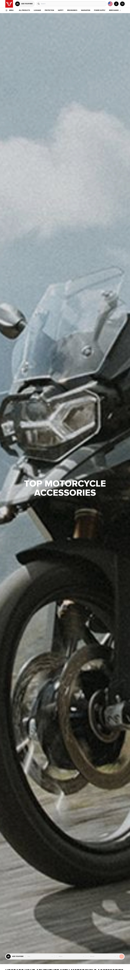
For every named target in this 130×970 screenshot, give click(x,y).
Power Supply (99, 10)
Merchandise (114, 10)
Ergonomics (72, 10)
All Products (24, 10)
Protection (49, 10)
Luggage (37, 10)
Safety (60, 10)
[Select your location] (110, 4)
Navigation (85, 10)
